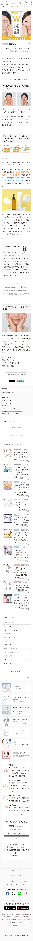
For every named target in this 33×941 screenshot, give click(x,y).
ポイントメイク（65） (11, 630)
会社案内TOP (5, 914)
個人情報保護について (9, 917)
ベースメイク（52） (10, 626)
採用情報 (12, 914)
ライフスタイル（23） (11, 648)
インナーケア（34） (10, 637)
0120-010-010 (19, 826)
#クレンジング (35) (7, 403)
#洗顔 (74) (5, 405)
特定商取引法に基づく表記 (22, 917)
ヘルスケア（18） (9, 663)
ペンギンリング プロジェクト (12, 925)
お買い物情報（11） (10, 656)
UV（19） (7, 634)
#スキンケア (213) (7, 400)
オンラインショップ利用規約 (9, 919)
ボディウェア (23, 884)
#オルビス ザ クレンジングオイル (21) (12, 413)
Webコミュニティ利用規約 (24, 919)
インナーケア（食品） (12, 884)
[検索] (7, 2)
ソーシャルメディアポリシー (24, 922)
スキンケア (10, 881)
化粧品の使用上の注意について (23, 914)
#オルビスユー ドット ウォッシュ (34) (12, 411)
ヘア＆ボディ (22, 881)
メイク (16, 881)
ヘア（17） (8, 641)
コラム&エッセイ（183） (12, 652)
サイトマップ (24, 925)
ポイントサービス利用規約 (8, 922)
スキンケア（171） (10, 622)
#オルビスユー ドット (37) (9, 408)
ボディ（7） (8, 645)
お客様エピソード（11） (10, 659)
